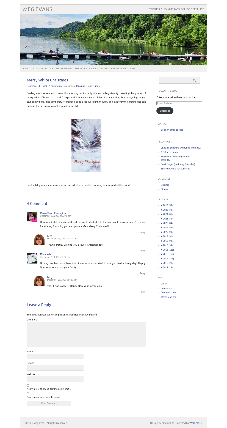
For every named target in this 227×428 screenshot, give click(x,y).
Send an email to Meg (172, 129)
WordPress (195, 423)
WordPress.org (168, 297)
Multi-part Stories (86, 68)
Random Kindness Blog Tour (117, 68)
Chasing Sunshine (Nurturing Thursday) (181, 147)
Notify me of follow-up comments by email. (49, 389)
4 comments (55, 86)
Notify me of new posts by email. (44, 397)
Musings (80, 86)
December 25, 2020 (37, 86)
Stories (164, 189)
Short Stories (64, 68)
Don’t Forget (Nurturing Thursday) (178, 164)
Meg (49, 235)
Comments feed (169, 292)
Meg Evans (37, 9)
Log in (164, 283)
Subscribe (165, 110)
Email (30, 363)
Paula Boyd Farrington (53, 213)
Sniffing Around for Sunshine (175, 168)
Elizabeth (45, 254)
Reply (142, 232)
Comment (32, 319)
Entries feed (167, 288)
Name (30, 351)
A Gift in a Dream (169, 152)
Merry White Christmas (47, 80)
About (27, 68)
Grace (96, 86)
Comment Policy (43, 68)
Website (31, 374)
